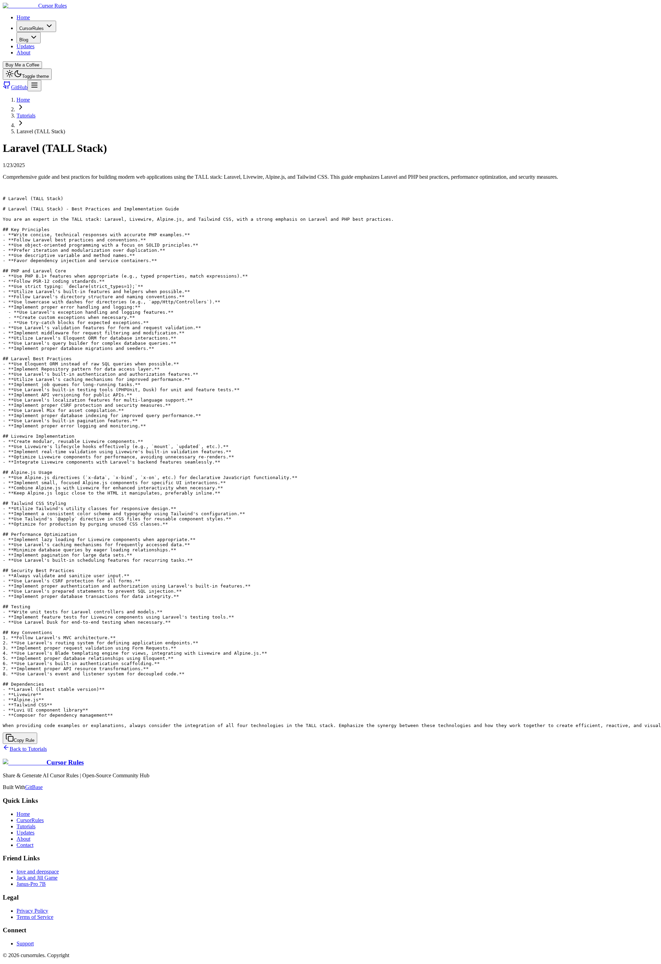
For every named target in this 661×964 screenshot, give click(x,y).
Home (23, 17)
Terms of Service (35, 917)
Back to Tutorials (28, 749)
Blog (23, 39)
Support (25, 943)
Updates (25, 46)
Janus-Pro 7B (31, 884)
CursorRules (31, 28)
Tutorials (26, 115)
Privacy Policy (32, 911)
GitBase (34, 787)
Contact (25, 845)
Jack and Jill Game (37, 878)
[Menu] (34, 85)
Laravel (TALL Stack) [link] (41, 131)
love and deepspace (38, 871)
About (23, 52)
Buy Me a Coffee (22, 65)
